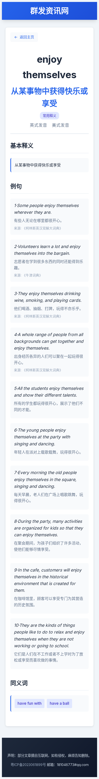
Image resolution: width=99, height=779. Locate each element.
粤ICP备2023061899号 (28, 765)
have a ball (59, 703)
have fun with (30, 703)
